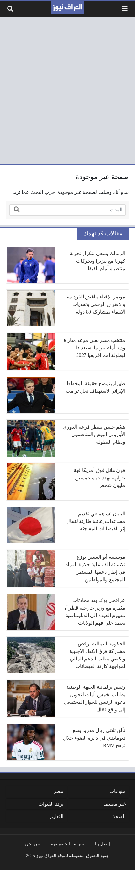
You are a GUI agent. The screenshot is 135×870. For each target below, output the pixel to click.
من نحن (32, 843)
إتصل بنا (102, 843)
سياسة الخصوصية (67, 843)
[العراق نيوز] (67, 7)
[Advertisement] (67, 90)
